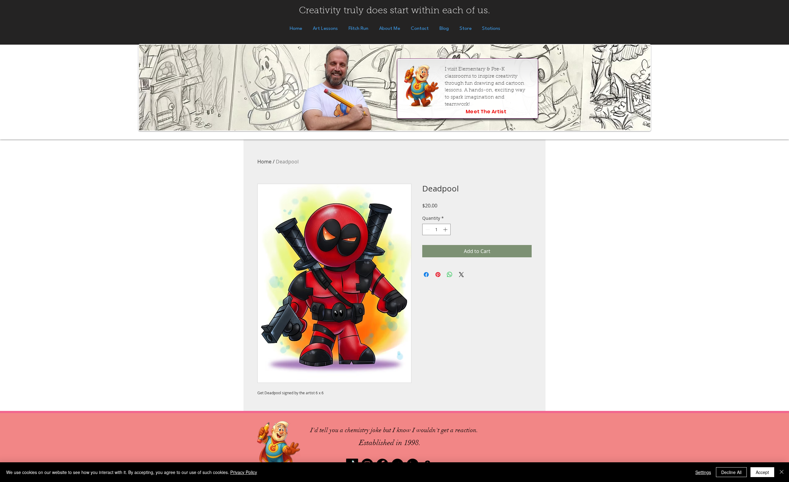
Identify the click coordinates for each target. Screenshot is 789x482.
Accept (762, 472)
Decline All (731, 472)
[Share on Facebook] (426, 274)
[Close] (781, 472)
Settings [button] (703, 472)
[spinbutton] (436, 229)
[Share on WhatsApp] (449, 274)
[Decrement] (427, 229)
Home (264, 161)
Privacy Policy (243, 472)
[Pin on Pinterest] (438, 274)
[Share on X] (461, 274)
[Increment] (446, 229)
